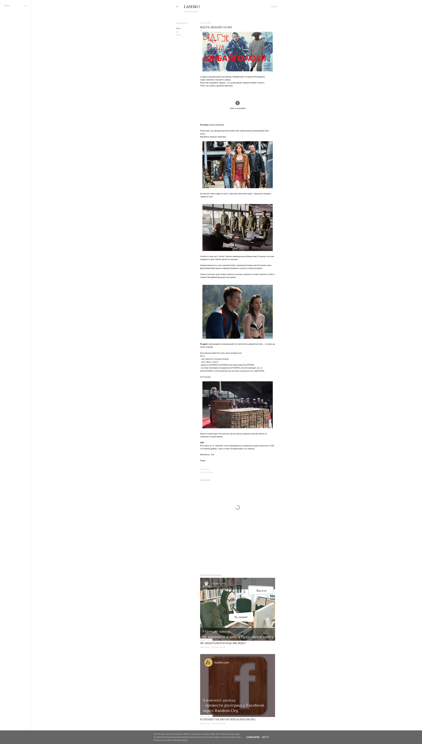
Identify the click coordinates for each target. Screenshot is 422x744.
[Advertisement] (237, 553)
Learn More (253, 737)
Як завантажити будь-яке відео (223, 643)
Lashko (192, 6)
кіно (177, 32)
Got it (265, 737)
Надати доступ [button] (182, 23)
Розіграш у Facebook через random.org (228, 719)
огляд (178, 35)
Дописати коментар (218, 647)
